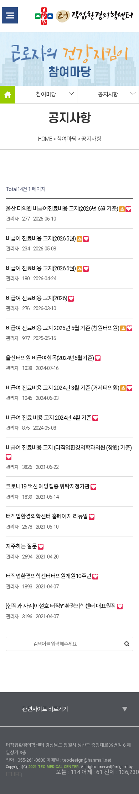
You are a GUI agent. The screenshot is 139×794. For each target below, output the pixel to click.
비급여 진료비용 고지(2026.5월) (41, 238)
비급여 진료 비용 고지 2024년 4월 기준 (49, 417)
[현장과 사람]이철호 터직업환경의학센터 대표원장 (61, 606)
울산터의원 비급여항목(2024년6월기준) (50, 358)
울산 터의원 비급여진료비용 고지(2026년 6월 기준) (62, 208)
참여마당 (46, 94)
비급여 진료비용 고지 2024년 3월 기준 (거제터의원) (63, 388)
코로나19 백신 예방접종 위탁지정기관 (48, 486)
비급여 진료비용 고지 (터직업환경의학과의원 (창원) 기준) (69, 447)
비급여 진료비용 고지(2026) (37, 298)
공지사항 (108, 94)
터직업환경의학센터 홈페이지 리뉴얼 (47, 516)
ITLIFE (13, 774)
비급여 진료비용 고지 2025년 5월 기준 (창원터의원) (63, 328)
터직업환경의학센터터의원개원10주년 (49, 576)
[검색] (126, 644)
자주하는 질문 (22, 546)
